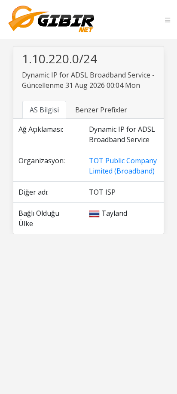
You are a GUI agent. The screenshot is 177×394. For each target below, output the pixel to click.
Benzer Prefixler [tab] (101, 110)
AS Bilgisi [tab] (44, 110)
